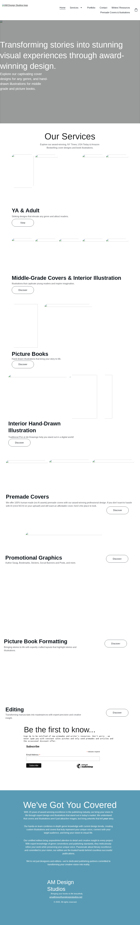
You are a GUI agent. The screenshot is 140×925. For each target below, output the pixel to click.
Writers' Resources (121, 8)
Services (74, 8)
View (22, 223)
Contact (103, 8)
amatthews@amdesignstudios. (64, 897)
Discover (22, 290)
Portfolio (91, 8)
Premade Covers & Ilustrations (115, 12)
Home (62, 8)
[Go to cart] (136, 10)
